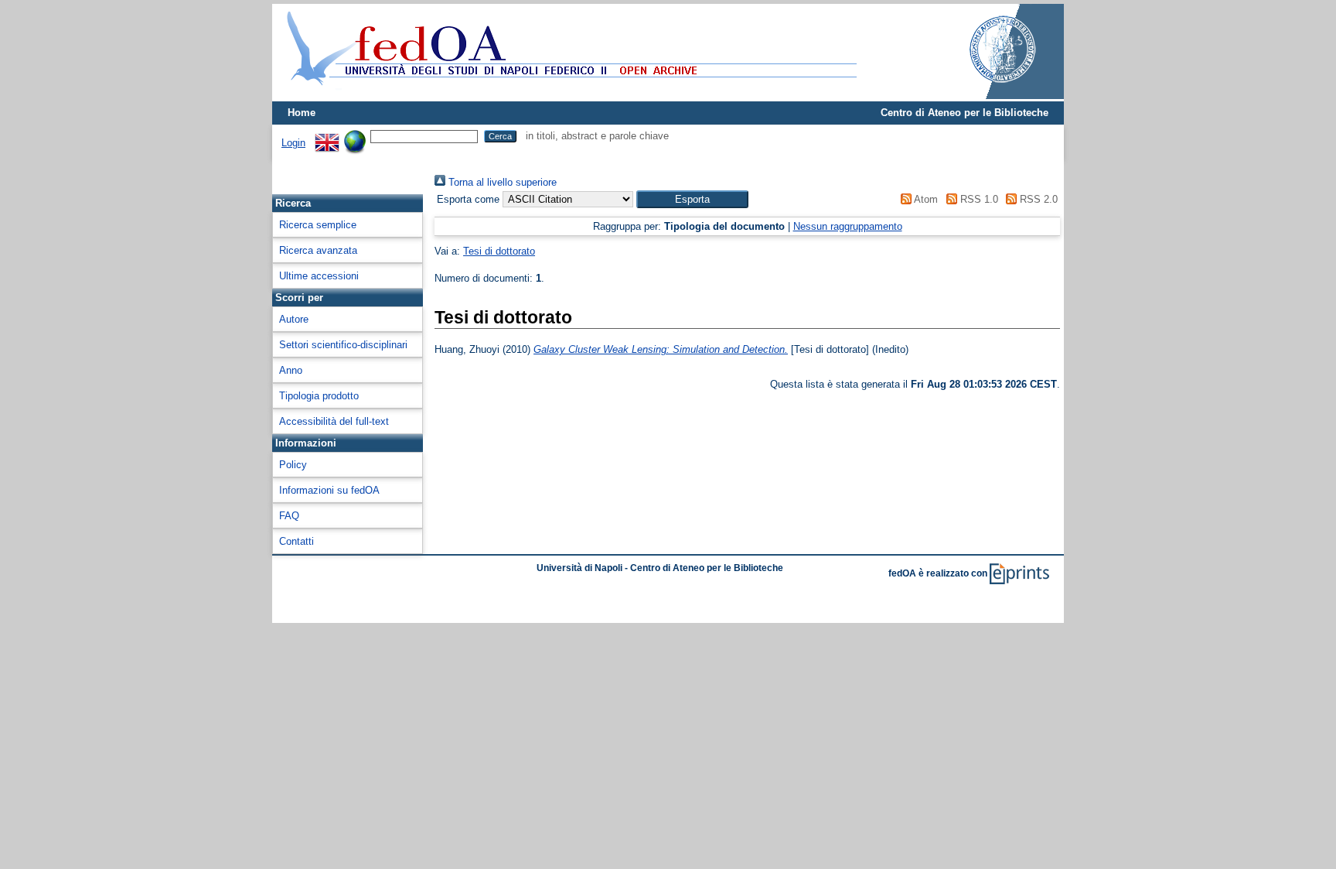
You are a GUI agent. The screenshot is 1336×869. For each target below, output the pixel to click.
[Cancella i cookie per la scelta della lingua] (355, 136)
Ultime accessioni (319, 276)
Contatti (296, 541)
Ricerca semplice (317, 225)
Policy (293, 464)
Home (301, 112)
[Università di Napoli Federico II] (986, 95)
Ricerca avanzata (318, 250)
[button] (692, 199)
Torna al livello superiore (501, 182)
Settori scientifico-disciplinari (343, 345)
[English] (327, 136)
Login (293, 143)
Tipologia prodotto (319, 396)
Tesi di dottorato (499, 251)
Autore (293, 319)
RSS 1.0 (977, 199)
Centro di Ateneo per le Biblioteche (964, 112)
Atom (925, 199)
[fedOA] (568, 95)
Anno (290, 370)
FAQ (289, 516)
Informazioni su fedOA (329, 490)
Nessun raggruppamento (847, 226)
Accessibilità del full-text (334, 421)
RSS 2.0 (1037, 199)
